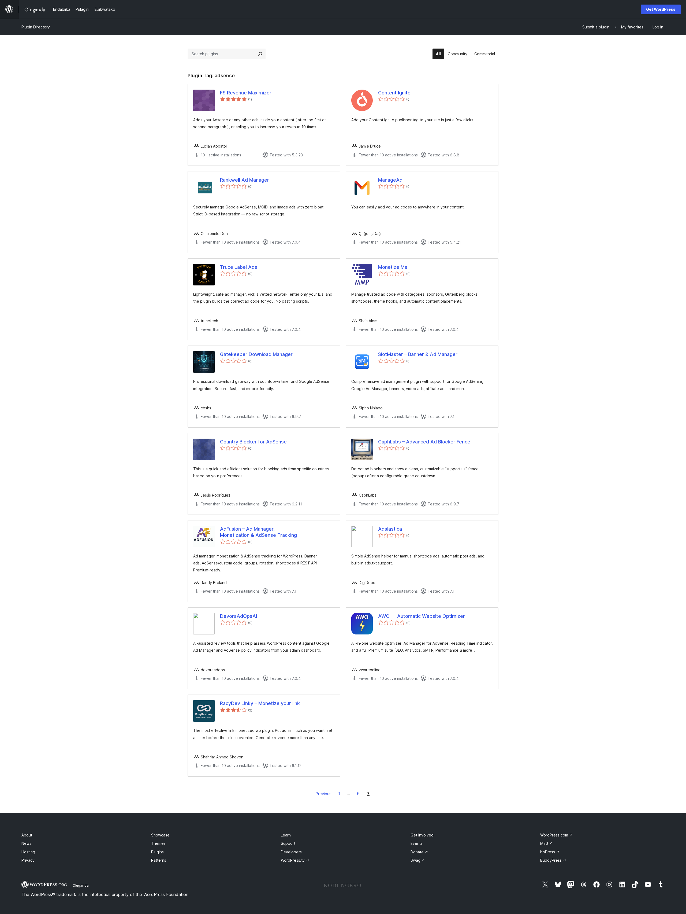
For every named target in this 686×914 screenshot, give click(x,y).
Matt (546, 843)
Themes (158, 843)
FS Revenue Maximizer (245, 93)
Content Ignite (394, 93)
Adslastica (390, 529)
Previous (323, 793)
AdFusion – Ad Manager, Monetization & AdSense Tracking (258, 532)
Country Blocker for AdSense (253, 442)
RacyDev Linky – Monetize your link (260, 703)
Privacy (28, 860)
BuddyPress (553, 860)
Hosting (28, 852)
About (26, 835)
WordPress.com (556, 835)
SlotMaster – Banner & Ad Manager (417, 354)
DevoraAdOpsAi (238, 616)
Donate (419, 852)
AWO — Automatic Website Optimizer (421, 616)
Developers (291, 852)
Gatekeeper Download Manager (256, 354)
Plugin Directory (35, 27)
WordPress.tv (295, 860)
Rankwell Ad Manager (244, 180)
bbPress (550, 852)
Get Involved (422, 835)
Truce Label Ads (238, 267)
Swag (418, 860)
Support (288, 843)
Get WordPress (661, 9)
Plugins (157, 852)
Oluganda (81, 885)
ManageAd (390, 180)
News (26, 843)
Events (417, 843)
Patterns (158, 860)
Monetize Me (393, 267)
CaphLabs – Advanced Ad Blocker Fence (424, 442)
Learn (286, 835)
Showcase (160, 835)
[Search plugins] (260, 54)
